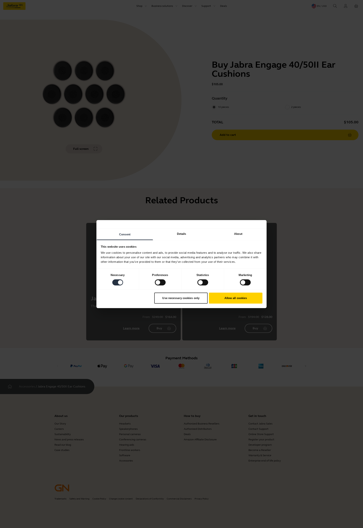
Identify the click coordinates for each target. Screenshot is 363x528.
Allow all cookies (235, 298)
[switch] (160, 282)
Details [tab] (181, 233)
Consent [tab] (124, 234)
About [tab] (238, 233)
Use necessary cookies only (180, 298)
